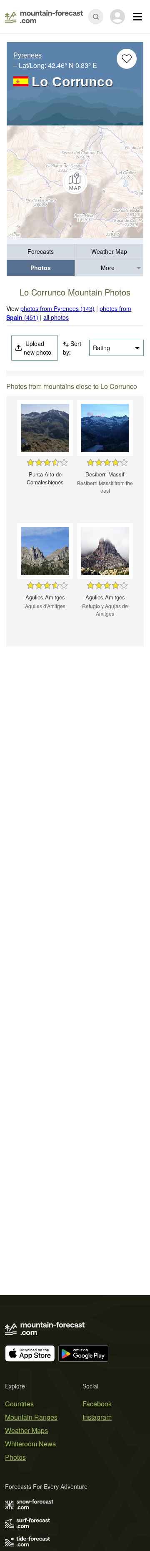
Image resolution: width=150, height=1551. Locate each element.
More (108, 267)
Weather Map (109, 251)
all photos (56, 317)
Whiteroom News (30, 1443)
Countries (19, 1403)
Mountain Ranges (31, 1417)
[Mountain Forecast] (44, 16)
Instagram (97, 1417)
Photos (40, 267)
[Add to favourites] (127, 59)
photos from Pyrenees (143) (57, 308)
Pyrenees (27, 55)
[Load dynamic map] (75, 181)
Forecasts (41, 251)
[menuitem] (41, 252)
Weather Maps (26, 1430)
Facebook (97, 1403)
